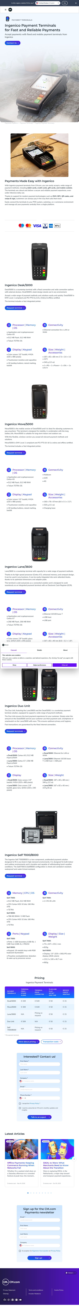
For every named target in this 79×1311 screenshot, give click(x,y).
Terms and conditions (36, 1290)
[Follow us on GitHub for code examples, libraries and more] (5, 1300)
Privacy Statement (9, 1290)
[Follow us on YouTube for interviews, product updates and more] (20, 1300)
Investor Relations (35, 1294)
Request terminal (14, 308)
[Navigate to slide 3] (33, 1193)
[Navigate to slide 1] (27, 1193)
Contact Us (12, 43)
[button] (21, 1098)
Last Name (24, 1070)
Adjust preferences (39, 665)
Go (65, 3)
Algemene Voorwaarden (40, 1251)
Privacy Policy (34, 1103)
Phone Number (26, 1095)
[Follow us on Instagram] (9, 1300)
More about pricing (27, 1042)
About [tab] (65, 650)
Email (22, 1087)
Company (24, 1078)
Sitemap (6, 1294)
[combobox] (47, 3)
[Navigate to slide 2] (30, 1193)
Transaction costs (50, 1042)
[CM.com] (10, 10)
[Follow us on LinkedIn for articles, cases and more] (12, 1300)
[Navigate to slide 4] (36, 1193)
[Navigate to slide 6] (42, 1193)
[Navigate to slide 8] (48, 1193)
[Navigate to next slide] (74, 1159)
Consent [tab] (14, 650)
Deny (14, 665)
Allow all (65, 665)
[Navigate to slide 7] (45, 1193)
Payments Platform (11, 123)
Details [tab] (39, 650)
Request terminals (15, 731)
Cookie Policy (58, 1290)
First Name (24, 1061)
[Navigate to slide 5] (39, 1193)
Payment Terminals (26, 123)
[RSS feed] (16, 1300)
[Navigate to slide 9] (51, 1193)
